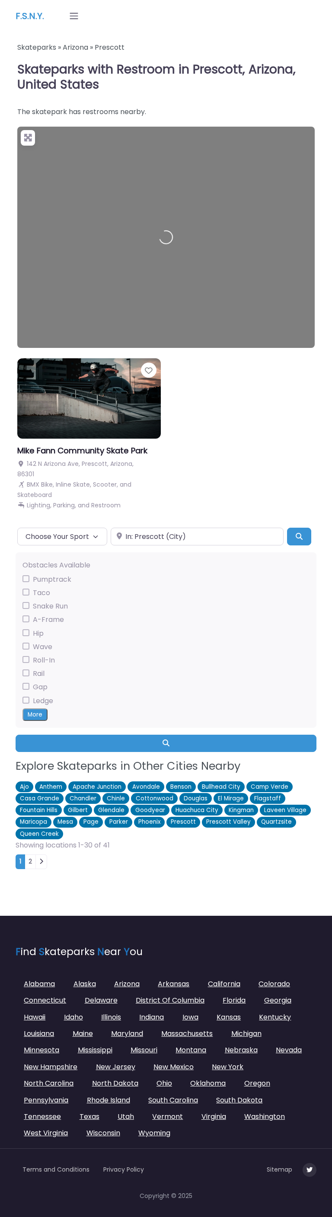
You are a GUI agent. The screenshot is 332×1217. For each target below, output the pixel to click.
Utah (126, 1116)
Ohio (164, 1083)
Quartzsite (276, 822)
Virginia (213, 1116)
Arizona (75, 47)
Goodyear (150, 810)
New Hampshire (50, 1067)
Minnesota (41, 1050)
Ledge (43, 701)
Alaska (84, 984)
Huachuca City (197, 810)
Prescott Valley (228, 822)
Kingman (241, 810)
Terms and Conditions (55, 1169)
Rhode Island (108, 1100)
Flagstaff (267, 798)
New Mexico (173, 1067)
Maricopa (33, 822)
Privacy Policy (123, 1169)
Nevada (289, 1050)
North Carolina (48, 1083)
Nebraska (241, 1050)
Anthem (50, 787)
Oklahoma (208, 1083)
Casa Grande (39, 798)
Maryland (127, 1034)
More (35, 714)
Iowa (190, 1017)
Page (91, 822)
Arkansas (173, 984)
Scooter (105, 484)
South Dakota (239, 1100)
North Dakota (115, 1083)
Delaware (101, 1000)
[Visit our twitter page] (309, 1170)
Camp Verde (269, 787)
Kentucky (275, 1017)
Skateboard (34, 495)
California (224, 984)
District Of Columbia (170, 1000)
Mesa (65, 822)
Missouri (144, 1050)
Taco (41, 593)
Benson (181, 787)
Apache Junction (97, 787)
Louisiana (39, 1034)
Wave (42, 647)
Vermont (167, 1116)
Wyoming (154, 1133)
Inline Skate (73, 484)
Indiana (151, 1017)
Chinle (116, 798)
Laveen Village (285, 810)
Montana (191, 1050)
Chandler (83, 798)
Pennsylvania (46, 1100)
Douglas (196, 798)
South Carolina (173, 1100)
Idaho (73, 1017)
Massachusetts (187, 1034)
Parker (118, 822)
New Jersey (115, 1067)
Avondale (146, 787)
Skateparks (36, 47)
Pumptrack (52, 579)
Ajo (24, 787)
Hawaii (34, 1017)
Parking (64, 505)
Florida (234, 1000)
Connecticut (45, 1000)
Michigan (246, 1034)
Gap (40, 687)
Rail (39, 674)
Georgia (277, 1000)
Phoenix (149, 822)
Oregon (257, 1083)
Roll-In (44, 660)
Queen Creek (39, 834)
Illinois (111, 1017)
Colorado (274, 984)
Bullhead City (221, 787)
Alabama (39, 984)
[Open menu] (74, 16)
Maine (83, 1034)
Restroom (106, 505)
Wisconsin (103, 1133)
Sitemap (279, 1169)
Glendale (111, 810)
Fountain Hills (38, 810)
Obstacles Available (56, 565)
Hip (38, 633)
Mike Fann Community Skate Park (82, 450)
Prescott (183, 822)
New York (227, 1067)
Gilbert (78, 810)
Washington (264, 1116)
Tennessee (42, 1116)
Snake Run (50, 606)
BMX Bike (40, 484)
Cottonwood (154, 798)
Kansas (229, 1017)
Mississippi (95, 1050)
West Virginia (46, 1133)
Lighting (38, 505)
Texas (89, 1116)
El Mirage (231, 798)
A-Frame (48, 619)
